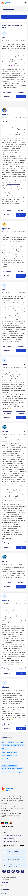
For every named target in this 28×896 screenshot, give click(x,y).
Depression (20, 742)
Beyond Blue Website (7, 789)
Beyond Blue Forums (5, 2)
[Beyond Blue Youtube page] (8, 871)
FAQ (5, 833)
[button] (4, 92)
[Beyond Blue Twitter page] (18, 871)
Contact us (4, 882)
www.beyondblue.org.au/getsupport (12, 180)
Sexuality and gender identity (9, 755)
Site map (3, 893)
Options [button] (26, 9)
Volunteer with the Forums (11, 841)
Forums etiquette (9, 838)
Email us (10, 864)
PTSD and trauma (6, 748)
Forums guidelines (9, 830)
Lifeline (20, 182)
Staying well (5, 758)
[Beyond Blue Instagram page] (13, 871)
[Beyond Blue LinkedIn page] (22, 871)
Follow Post (21, 92)
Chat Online (11, 858)
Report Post (7, 96)
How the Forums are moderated (13, 835)
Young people (20, 772)
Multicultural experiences (17, 745)
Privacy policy (5, 889)
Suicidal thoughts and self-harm (10, 762)
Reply (20, 96)
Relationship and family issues (9, 752)
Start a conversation (14, 16)
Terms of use (5, 886)
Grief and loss (5, 745)
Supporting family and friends (9, 765)
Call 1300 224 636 (13, 851)
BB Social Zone (11, 742)
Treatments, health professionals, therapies (13, 768)
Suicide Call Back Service (13, 184)
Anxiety (3, 742)
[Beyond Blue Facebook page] (4, 871)
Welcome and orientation (8, 772)
